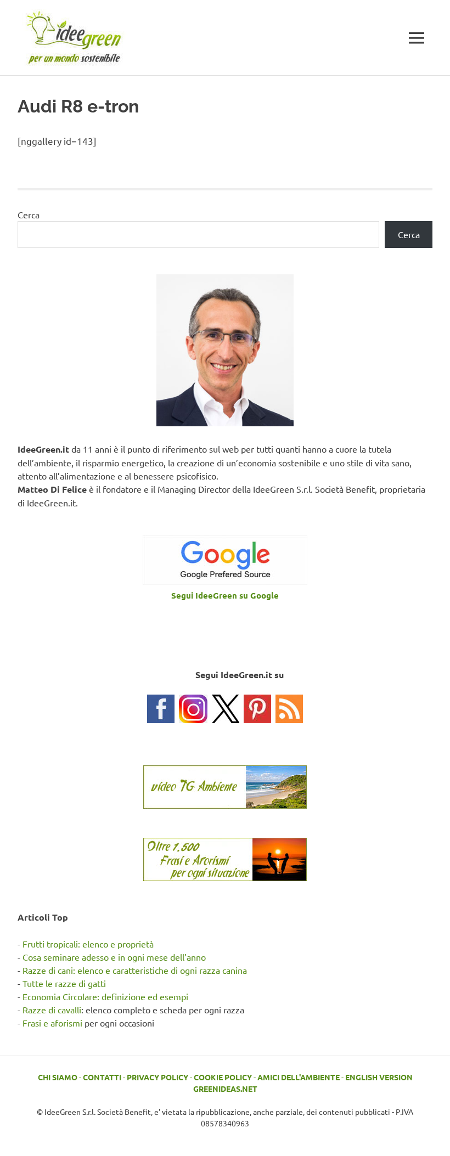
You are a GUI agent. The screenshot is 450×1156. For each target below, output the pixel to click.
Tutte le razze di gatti (64, 983)
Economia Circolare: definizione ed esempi (105, 996)
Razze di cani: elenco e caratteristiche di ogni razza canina (134, 970)
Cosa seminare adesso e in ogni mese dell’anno (114, 956)
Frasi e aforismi (52, 1022)
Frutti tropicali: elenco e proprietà (88, 943)
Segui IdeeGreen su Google (225, 595)
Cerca (29, 214)
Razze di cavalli (51, 1009)
